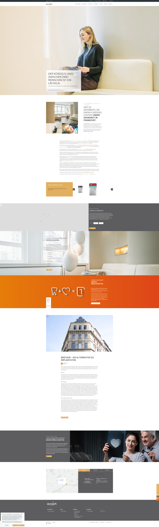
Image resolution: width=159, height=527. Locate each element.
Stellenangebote (77, 512)
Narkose (48, 265)
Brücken (95, 375)
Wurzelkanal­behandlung (51, 258)
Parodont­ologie (49, 256)
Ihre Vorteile (76, 514)
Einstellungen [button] (7, 525)
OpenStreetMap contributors (85, 230)
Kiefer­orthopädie (50, 261)
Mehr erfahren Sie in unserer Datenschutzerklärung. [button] (14, 522)
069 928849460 (87, 481)
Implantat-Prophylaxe (86, 146)
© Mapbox (81, 230)
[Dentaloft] (49, 4)
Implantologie (49, 252)
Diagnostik (49, 263)
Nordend (94, 174)
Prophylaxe (76, 145)
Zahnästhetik (49, 254)
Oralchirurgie (88, 143)
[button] (76, 189)
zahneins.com (102, 511)
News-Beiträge (63, 511)
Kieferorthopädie (81, 143)
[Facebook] (46, 523)
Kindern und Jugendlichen (64, 147)
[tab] (84, 470)
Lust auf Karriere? (77, 511)
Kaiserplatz (84, 174)
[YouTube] (50, 523)
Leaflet (79, 230)
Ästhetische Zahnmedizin (81, 149)
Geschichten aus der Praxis (78, 516)
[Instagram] (48, 523)
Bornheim (88, 174)
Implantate (69, 157)
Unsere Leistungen (51, 511)
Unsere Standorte (90, 511)
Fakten (75, 513)
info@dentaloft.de (88, 482)
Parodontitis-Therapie (63, 146)
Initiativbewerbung (77, 517)
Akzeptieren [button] (18, 525)
